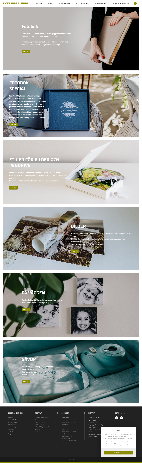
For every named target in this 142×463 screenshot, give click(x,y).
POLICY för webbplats (40, 422)
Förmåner (37, 429)
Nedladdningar (12, 424)
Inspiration (38, 3)
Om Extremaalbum (13, 422)
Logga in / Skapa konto (119, 3)
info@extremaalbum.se (68, 434)
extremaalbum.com (67, 436)
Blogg (9, 434)
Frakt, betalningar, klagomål (42, 427)
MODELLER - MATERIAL (82, 3)
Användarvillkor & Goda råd (42, 417)
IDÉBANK (50, 3)
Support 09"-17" (12, 420)
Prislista (37, 431)
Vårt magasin (11, 431)
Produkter (10, 417)
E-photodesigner (100, 3)
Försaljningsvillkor (39, 420)
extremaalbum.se (66, 438)
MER (24, 51)
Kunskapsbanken (64, 3)
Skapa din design (12, 427)
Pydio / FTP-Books (40, 424)
